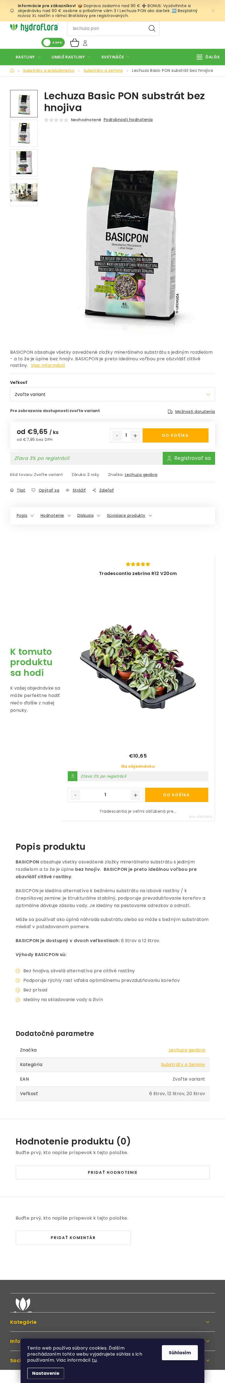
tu (94, 1360)
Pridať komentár (73, 1237)
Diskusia (85, 515)
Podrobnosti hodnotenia (128, 119)
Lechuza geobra (141, 474)
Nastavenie (45, 1373)
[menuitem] (28, 57)
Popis (22, 515)
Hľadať (152, 28)
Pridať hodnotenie (112, 1172)
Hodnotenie (52, 515)
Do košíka (175, 435)
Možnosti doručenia (195, 411)
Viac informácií (48, 365)
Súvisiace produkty (126, 515)
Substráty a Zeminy (183, 1064)
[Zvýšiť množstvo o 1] (135, 436)
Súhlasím (180, 1353)
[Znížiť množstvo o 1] (117, 436)
